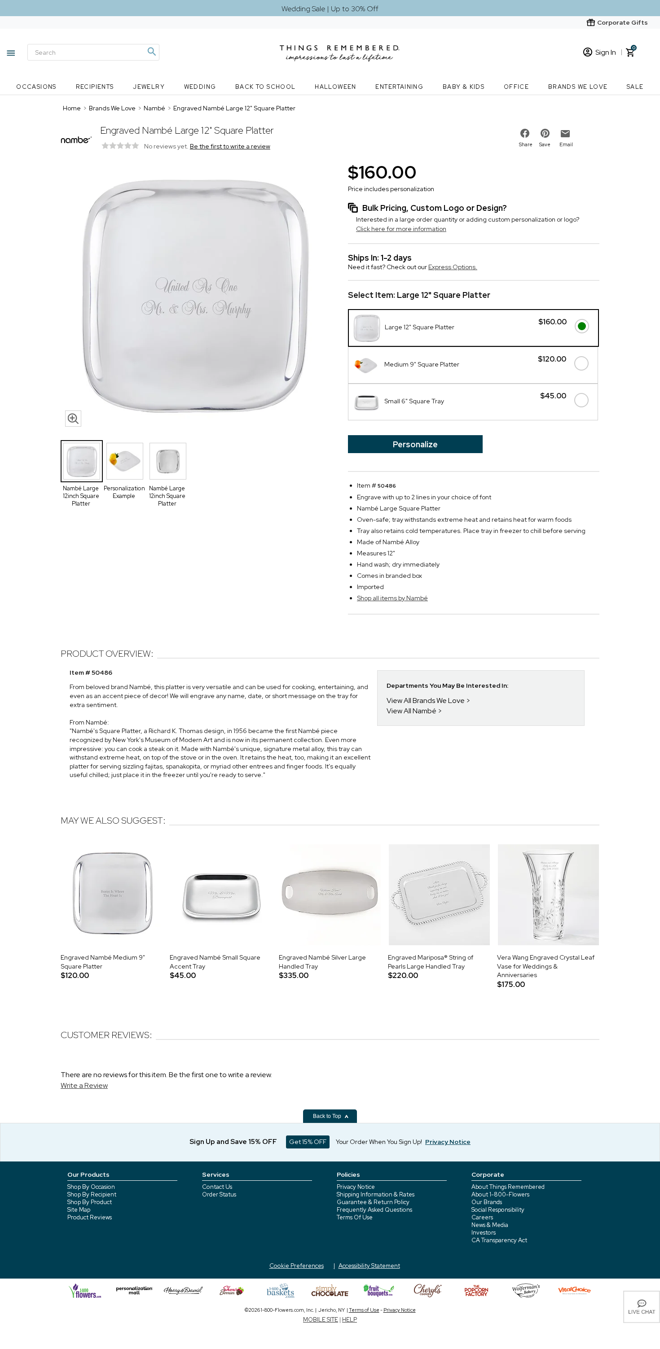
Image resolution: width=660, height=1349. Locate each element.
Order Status (219, 1194)
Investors (483, 1232)
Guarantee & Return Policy (373, 1202)
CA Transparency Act (499, 1240)
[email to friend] (565, 133)
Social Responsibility (497, 1210)
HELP (349, 1319)
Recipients (95, 87)
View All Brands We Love (426, 700)
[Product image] (195, 295)
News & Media (489, 1225)
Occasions (36, 87)
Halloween (335, 87)
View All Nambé (411, 711)
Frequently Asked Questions (374, 1210)
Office (516, 87)
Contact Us (217, 1187)
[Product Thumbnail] (82, 461)
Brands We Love (578, 87)
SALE (635, 87)
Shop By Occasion (91, 1187)
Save (544, 144)
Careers (482, 1217)
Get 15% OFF (307, 1142)
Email (566, 144)
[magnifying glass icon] (73, 418)
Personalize (415, 444)
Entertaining (399, 87)
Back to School (265, 87)
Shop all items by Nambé (392, 598)
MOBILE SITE (320, 1319)
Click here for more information (401, 229)
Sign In (605, 52)
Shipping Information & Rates (375, 1194)
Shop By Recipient (91, 1194)
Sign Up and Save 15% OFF (233, 1141)
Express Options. (452, 267)
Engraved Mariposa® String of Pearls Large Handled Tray (430, 961)
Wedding (200, 87)
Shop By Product (89, 1202)
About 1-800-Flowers (500, 1194)
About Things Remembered (508, 1187)
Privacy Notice (356, 1187)
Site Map (78, 1210)
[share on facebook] (524, 133)
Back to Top (328, 1116)
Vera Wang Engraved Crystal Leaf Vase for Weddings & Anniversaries (545, 966)
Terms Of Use (355, 1217)
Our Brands (486, 1202)
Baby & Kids (463, 87)
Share (525, 144)
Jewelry (149, 87)
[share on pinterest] (545, 133)
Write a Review (84, 1085)
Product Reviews (89, 1217)
